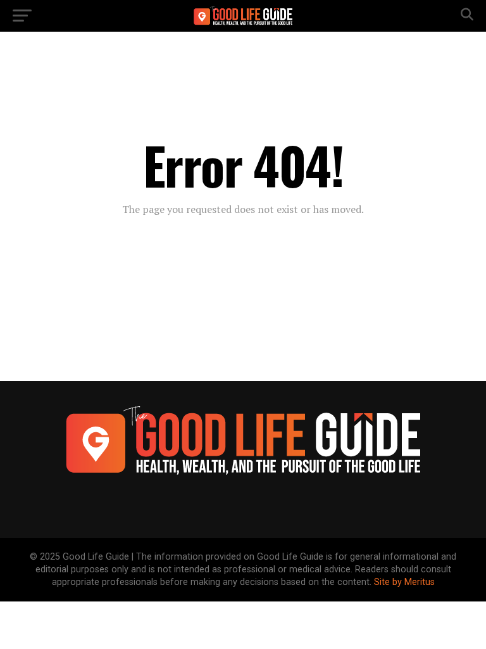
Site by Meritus (404, 582)
